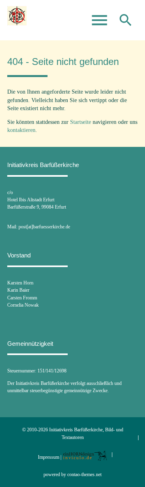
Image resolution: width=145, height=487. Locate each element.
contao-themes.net (84, 474)
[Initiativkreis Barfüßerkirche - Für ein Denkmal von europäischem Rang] (17, 20)
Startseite (80, 122)
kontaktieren (21, 130)
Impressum (48, 457)
